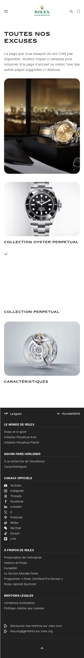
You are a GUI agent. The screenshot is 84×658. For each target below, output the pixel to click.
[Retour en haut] (42, 648)
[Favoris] (78, 11)
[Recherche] (71, 11)
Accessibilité (71, 413)
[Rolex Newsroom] (42, 11)
